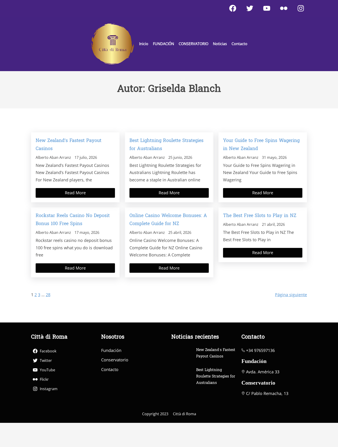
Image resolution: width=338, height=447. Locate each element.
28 (48, 294)
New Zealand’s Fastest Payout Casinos (68, 144)
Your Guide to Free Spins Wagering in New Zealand (261, 144)
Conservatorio (114, 360)
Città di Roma (184, 413)
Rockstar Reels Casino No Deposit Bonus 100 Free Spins (73, 219)
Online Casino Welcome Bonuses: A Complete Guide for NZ (168, 219)
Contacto (109, 369)
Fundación (111, 350)
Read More (75, 192)
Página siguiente (291, 294)
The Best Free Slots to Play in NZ (259, 215)
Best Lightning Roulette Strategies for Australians (166, 144)
